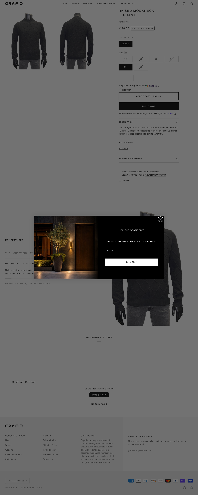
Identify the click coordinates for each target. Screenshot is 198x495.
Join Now (132, 262)
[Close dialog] (160, 219)
